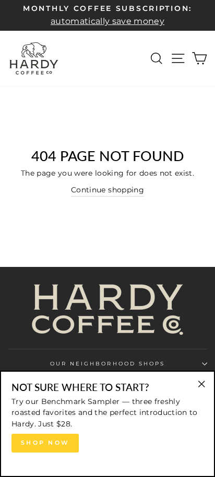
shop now (45, 442)
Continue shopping (107, 190)
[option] (107, 15)
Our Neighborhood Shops (107, 363)
